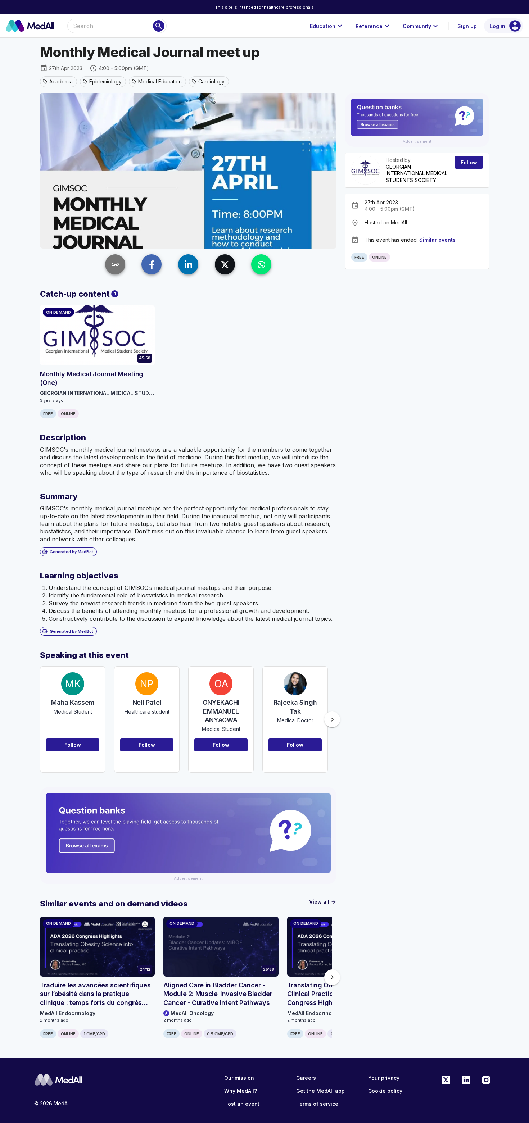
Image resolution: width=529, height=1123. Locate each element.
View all (322, 902)
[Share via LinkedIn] (188, 264)
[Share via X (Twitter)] (225, 264)
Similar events (437, 240)
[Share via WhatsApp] (261, 264)
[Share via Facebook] (151, 264)
